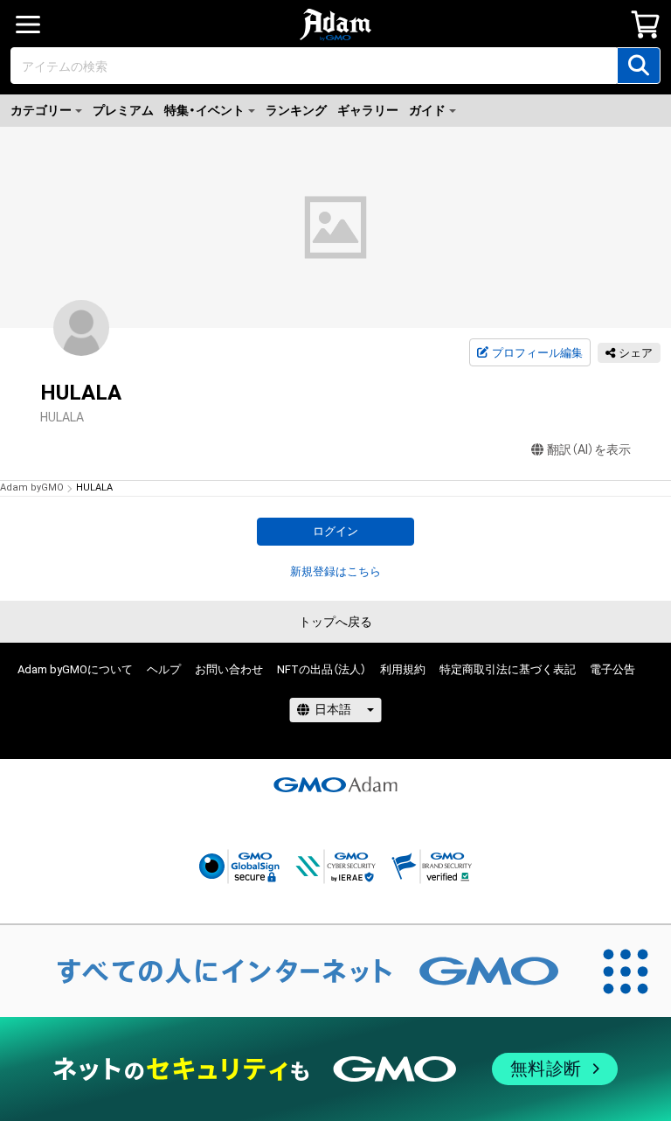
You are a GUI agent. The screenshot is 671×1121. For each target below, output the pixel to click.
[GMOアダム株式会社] (335, 784)
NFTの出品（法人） (321, 669)
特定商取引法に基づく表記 (507, 669)
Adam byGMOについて (75, 669)
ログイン (335, 531)
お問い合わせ (229, 669)
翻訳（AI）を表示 (589, 449)
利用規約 (402, 669)
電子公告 (612, 669)
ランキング (296, 110)
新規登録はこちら (335, 571)
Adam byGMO (32, 487)
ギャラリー (367, 110)
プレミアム (123, 110)
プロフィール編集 (537, 352)
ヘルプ (164, 669)
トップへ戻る (335, 622)
